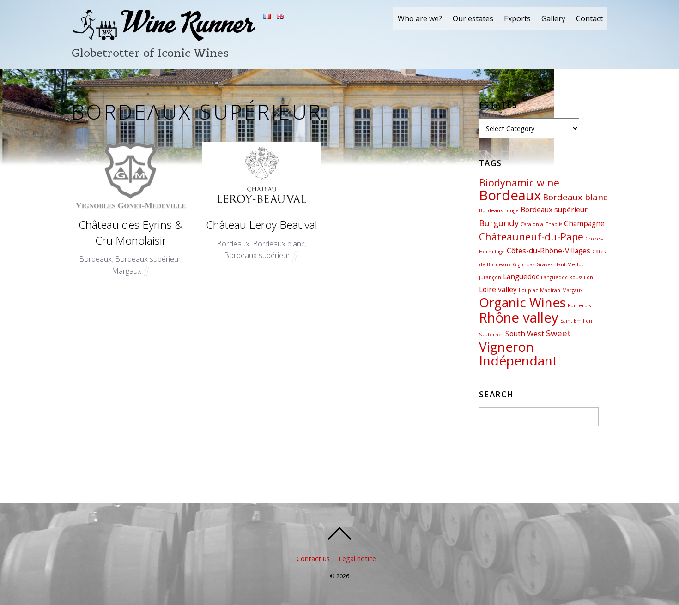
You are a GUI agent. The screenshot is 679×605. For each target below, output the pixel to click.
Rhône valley (518, 317)
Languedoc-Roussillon (567, 277)
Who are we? (420, 18)
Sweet (558, 333)
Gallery (553, 18)
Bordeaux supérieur (148, 259)
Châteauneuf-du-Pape (531, 236)
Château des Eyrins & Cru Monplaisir (131, 232)
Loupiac (528, 290)
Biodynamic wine (519, 182)
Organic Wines (522, 302)
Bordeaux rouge (499, 210)
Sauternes (491, 334)
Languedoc (521, 276)
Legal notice (357, 558)
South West (524, 334)
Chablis (553, 224)
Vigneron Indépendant (518, 354)
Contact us (313, 558)
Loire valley (498, 289)
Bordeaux (95, 259)
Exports (517, 18)
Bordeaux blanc (279, 244)
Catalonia (532, 224)
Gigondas (523, 264)
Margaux (126, 271)
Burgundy (499, 222)
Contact (589, 18)
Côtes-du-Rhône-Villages (548, 251)
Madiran (550, 290)
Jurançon (490, 277)
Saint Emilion (576, 320)
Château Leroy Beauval (261, 224)
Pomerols (579, 305)
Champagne (584, 223)
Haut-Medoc (569, 264)
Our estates (473, 18)
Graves (544, 264)
